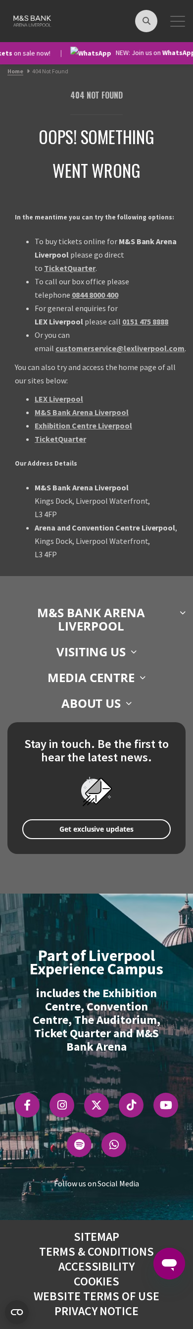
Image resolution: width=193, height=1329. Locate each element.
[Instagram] (62, 1105)
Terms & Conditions (96, 1251)
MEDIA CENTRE (91, 677)
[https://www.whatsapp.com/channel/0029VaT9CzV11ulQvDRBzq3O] (114, 1144)
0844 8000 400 (95, 295)
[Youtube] (166, 1105)
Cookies (97, 1281)
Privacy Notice (96, 1311)
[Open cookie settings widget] (17, 1312)
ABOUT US (91, 703)
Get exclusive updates (96, 829)
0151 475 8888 (145, 321)
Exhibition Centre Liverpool (83, 425)
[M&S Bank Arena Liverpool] (31, 20)
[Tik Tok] (131, 1105)
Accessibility (96, 1266)
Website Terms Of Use (96, 1296)
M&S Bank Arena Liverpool (82, 412)
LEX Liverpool (59, 399)
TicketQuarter (70, 268)
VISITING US (91, 651)
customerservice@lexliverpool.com (120, 348)
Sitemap (97, 1236)
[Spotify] (79, 1144)
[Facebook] (27, 1105)
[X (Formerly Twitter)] (96, 1105)
